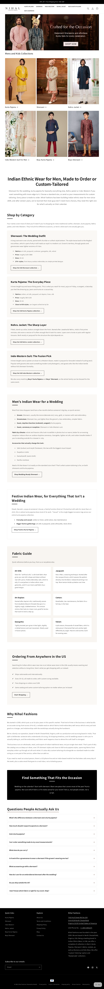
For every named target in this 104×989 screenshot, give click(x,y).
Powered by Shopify (32, 984)
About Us (40, 917)
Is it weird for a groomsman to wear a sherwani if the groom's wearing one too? (52, 858)
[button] (88, 8)
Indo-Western (9, 925)
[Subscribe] (39, 967)
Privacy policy (43, 984)
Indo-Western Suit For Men (16, 160)
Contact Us (40, 935)
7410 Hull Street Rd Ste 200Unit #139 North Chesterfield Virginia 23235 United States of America (82, 920)
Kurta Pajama (10, 107)
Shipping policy (66, 984)
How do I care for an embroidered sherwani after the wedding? (52, 874)
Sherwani (40, 107)
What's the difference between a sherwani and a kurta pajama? (52, 817)
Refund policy (86, 984)
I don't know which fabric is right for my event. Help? (52, 890)
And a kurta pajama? (52, 834)
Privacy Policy (41, 928)
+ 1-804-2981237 (86, 928)
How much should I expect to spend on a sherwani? (52, 825)
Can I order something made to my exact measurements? (52, 842)
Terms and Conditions (44, 921)
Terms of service (76, 984)
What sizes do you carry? (52, 850)
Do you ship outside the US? (52, 882)
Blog (38, 932)
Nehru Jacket (73, 107)
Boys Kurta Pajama (44, 160)
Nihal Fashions (22, 984)
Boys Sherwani (74, 160)
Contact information (54, 984)
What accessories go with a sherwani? (52, 866)
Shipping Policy (42, 925)
